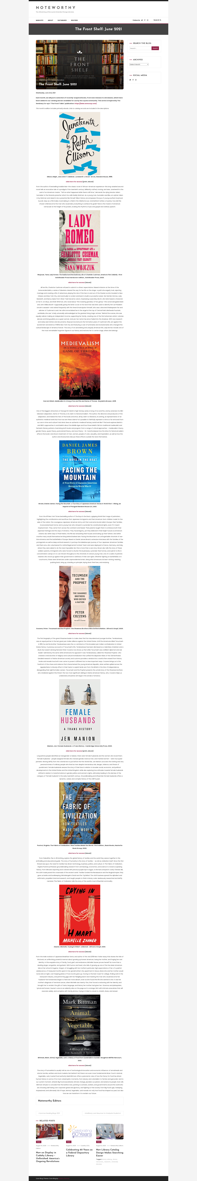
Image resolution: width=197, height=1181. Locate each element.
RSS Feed (74, 20)
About (50, 20)
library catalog (107, 1159)
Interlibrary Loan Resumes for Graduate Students (102, 1113)
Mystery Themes (63, 1178)
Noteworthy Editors (58, 80)
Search (156, 20)
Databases (62, 20)
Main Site (39, 20)
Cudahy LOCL (85, 1146)
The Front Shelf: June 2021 (58, 84)
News (41, 76)
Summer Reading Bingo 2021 (50, 1113)
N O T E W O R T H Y (55, 8)
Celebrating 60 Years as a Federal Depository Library (79, 1153)
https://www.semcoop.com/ (86, 103)
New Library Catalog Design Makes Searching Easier (109, 1153)
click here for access (74, 182)
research (107, 1162)
